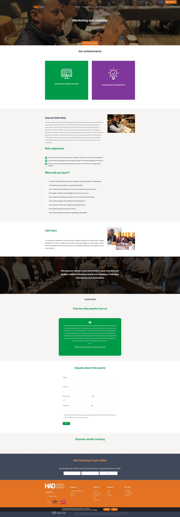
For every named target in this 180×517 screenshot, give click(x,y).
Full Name (66, 386)
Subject (65, 377)
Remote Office (122, 514)
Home (84, 43)
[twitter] (145, 2)
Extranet (115, 514)
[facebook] (143, 2)
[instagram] (150, 2)
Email (93, 396)
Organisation (66, 405)
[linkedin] (153, 2)
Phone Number (66, 396)
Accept (106, 509)
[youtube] (148, 2)
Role (92, 405)
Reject (114, 509)
